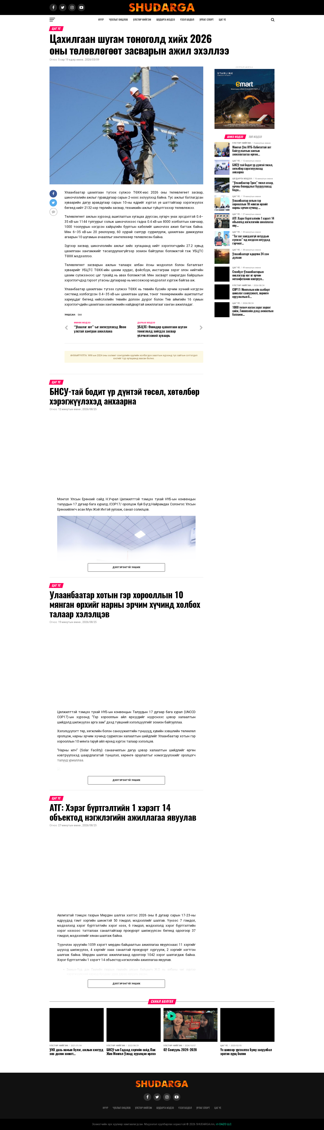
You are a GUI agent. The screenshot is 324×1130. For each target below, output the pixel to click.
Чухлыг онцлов (118, 19)
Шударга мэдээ (165, 19)
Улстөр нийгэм (142, 19)
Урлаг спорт (207, 19)
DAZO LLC (225, 1124)
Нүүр (101, 19)
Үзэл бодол (187, 19)
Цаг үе (222, 19)
